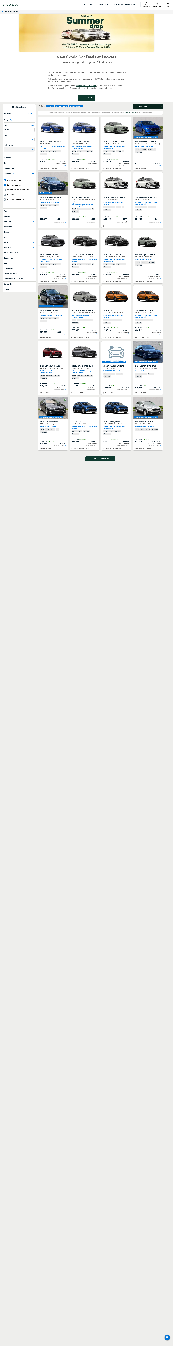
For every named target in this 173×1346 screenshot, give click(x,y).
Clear (33, 125)
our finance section (130, 113)
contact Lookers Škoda (86, 85)
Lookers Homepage (11, 11)
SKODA (6, 130)
